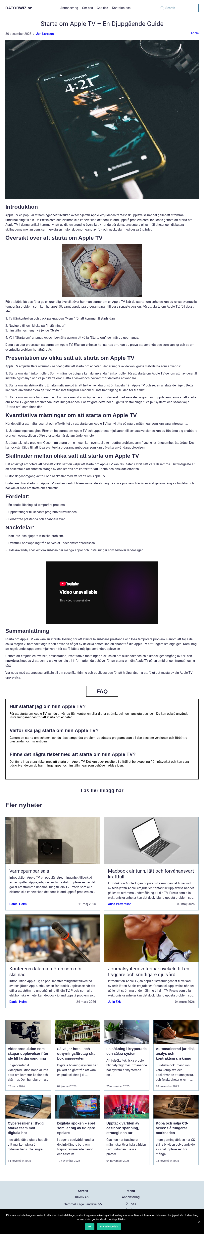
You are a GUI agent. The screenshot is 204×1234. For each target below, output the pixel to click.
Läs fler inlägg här (102, 790)
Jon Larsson (45, 34)
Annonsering (69, 8)
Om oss (87, 8)
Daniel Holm (18, 904)
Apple (195, 33)
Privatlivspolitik (109, 1226)
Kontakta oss (121, 8)
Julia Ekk (114, 1002)
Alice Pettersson (119, 904)
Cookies (102, 8)
